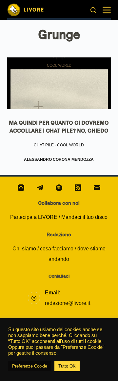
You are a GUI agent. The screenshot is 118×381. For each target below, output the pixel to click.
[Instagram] (21, 187)
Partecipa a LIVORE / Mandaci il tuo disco (59, 217)
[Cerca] (93, 10)
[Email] (97, 187)
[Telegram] (40, 187)
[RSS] (78, 187)
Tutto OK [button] (67, 366)
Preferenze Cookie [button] (29, 366)
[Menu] (107, 10)
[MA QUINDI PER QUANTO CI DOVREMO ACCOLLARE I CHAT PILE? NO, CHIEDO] (59, 83)
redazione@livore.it (67, 303)
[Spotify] (59, 187)
